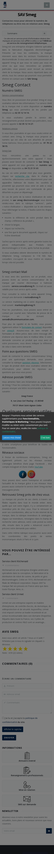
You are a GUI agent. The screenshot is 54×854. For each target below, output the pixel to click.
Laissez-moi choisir (12, 437)
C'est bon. (45, 437)
